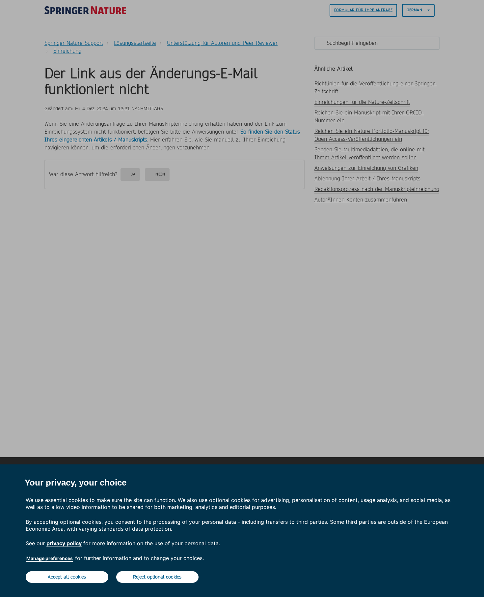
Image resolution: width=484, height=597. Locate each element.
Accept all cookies (67, 577)
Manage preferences (49, 558)
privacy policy (64, 543)
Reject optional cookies (157, 577)
